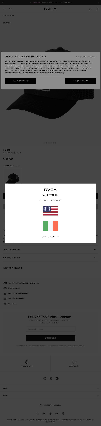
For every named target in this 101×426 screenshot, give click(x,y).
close (92, 187)
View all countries (50, 237)
